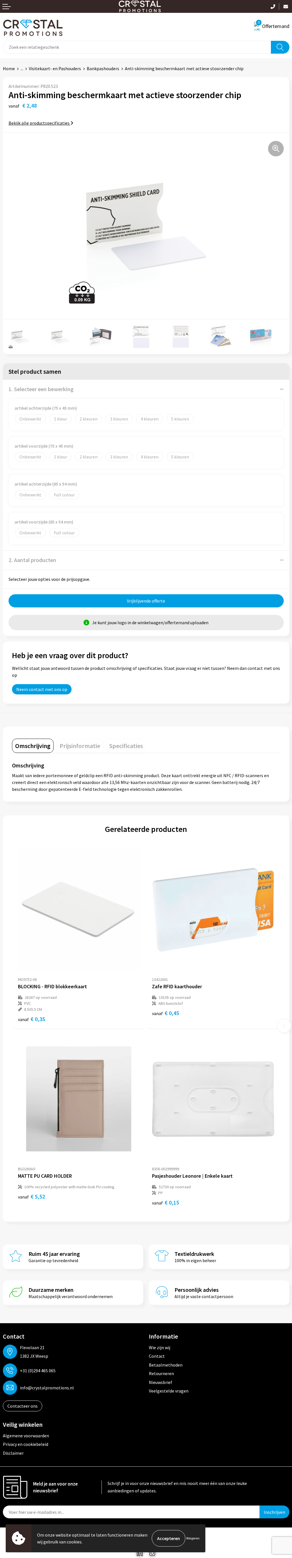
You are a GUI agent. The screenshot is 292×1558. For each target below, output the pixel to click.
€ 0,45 (165, 1013)
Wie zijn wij (159, 1347)
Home (9, 68)
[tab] (33, 746)
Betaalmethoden (165, 1365)
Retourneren (161, 1373)
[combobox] (137, 47)
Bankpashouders (103, 68)
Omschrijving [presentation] (32, 746)
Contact (157, 1356)
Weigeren (193, 1538)
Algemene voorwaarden (26, 1435)
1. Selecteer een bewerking (41, 389)
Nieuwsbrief (160, 1382)
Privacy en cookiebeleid (25, 1444)
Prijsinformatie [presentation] (80, 746)
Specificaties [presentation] (126, 746)
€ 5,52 (31, 1196)
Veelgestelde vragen (168, 1391)
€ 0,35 (31, 1018)
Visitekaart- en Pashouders (55, 68)
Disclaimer (13, 1453)
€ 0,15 (165, 1202)
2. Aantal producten (32, 559)
